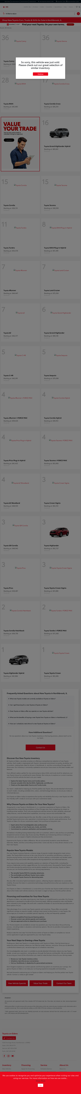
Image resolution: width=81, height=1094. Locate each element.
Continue (40, 74)
